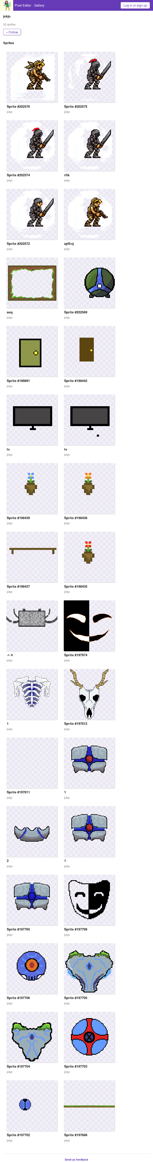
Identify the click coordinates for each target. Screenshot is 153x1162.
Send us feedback (76, 1159)
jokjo (10, 112)
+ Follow (12, 32)
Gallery (39, 5)
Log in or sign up (135, 5)
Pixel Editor (23, 5)
